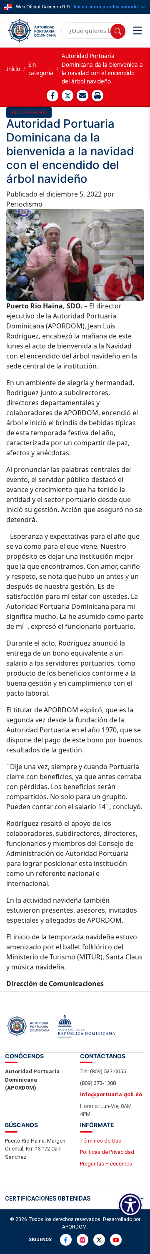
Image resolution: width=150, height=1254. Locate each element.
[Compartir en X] (67, 95)
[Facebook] (66, 1240)
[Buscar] (117, 31)
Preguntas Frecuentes (106, 1164)
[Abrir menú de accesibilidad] (130, 1204)
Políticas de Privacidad (107, 1152)
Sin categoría (40, 69)
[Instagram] (82, 1240)
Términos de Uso (101, 1141)
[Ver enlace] (31, 31)
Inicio (13, 69)
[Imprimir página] (97, 95)
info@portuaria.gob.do (111, 1094)
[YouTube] (116, 1240)
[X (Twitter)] (99, 1240)
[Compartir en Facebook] (52, 95)
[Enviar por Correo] (82, 95)
